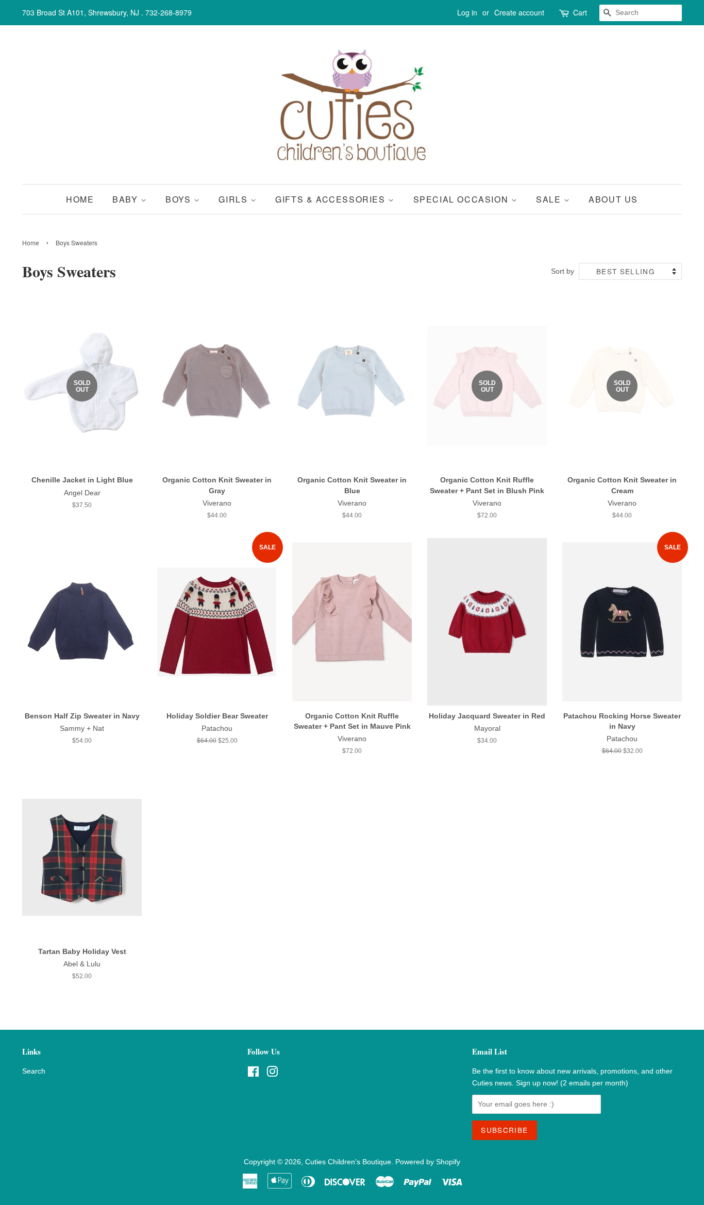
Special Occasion (462, 199)
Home (80, 199)
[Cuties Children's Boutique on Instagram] (272, 1074)
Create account (519, 12)
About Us (613, 199)
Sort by (562, 271)
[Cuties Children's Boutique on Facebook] (253, 1074)
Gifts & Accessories (331, 199)
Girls (234, 199)
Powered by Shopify (427, 1162)
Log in (467, 12)
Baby (126, 199)
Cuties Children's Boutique (348, 1162)
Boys (179, 199)
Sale (550, 199)
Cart (580, 12)
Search (33, 1071)
